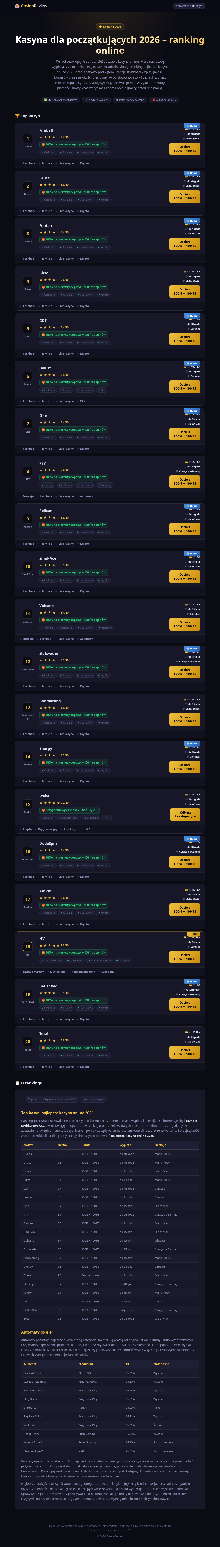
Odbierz (185, 149)
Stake (44, 796)
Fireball (46, 130)
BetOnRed (48, 986)
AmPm (45, 891)
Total (43, 1033)
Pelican (45, 510)
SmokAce (47, 558)
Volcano (46, 605)
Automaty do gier (93, 1099)
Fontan (45, 225)
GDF (43, 320)
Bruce (44, 177)
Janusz (45, 368)
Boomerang (50, 701)
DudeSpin (48, 843)
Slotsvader (48, 653)
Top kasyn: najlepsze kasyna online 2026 (52, 1099)
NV (42, 938)
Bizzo (44, 273)
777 (42, 463)
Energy (45, 748)
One (43, 415)
